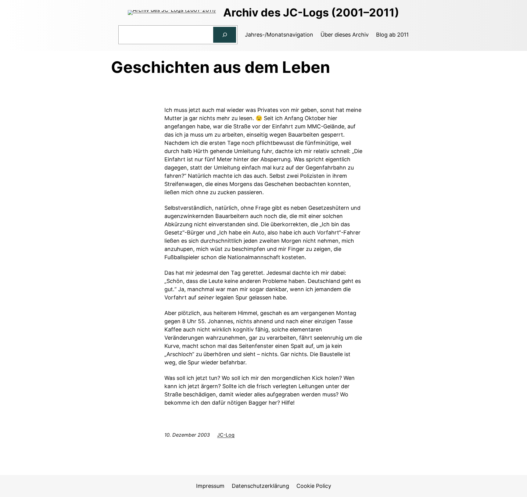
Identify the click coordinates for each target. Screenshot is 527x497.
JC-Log (226, 435)
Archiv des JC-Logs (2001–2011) (311, 12)
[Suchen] (224, 35)
